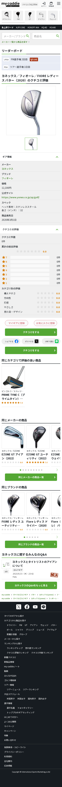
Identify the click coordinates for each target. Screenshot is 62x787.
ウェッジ (44, 625)
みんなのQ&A (10, 675)
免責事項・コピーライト (15, 747)
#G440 (53, 27)
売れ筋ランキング (33, 648)
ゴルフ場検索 (10, 680)
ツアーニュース (13, 689)
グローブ (23, 634)
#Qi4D (44, 27)
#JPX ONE (20, 27)
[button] (57, 470)
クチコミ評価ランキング (18, 652)
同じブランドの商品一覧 (31, 544)
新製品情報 (9, 661)
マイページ (9, 726)
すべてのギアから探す (14, 615)
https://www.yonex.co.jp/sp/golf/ (20, 197)
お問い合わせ (10, 740)
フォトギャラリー (25, 707)
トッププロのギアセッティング (20, 712)
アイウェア (52, 629)
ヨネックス (7, 168)
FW (20, 625)
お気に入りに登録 (45, 323)
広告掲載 (8, 765)
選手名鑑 (11, 707)
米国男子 (11, 698)
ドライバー (12, 625)
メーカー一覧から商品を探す (14, 41)
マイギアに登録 (16, 323)
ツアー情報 (9, 684)
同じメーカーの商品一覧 (31, 477)
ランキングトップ (15, 648)
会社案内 (8, 761)
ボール (10, 629)
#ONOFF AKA (33, 27)
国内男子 (32, 698)
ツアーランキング (31, 689)
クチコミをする (31, 332)
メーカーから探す (12, 638)
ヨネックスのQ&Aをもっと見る (31, 585)
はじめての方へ (11, 717)
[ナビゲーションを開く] (58, 4)
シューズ (40, 629)
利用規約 (8, 756)
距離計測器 (12, 634)
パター (54, 625)
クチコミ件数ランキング (42, 652)
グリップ (30, 629)
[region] (31, 17)
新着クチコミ (10, 657)
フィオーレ (7, 178)
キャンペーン (10, 730)
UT (26, 625)
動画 (6, 671)
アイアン (34, 625)
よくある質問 (10, 721)
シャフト (19, 629)
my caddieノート (12, 666)
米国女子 (21, 698)
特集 (6, 735)
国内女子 (42, 698)
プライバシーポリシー (14, 751)
